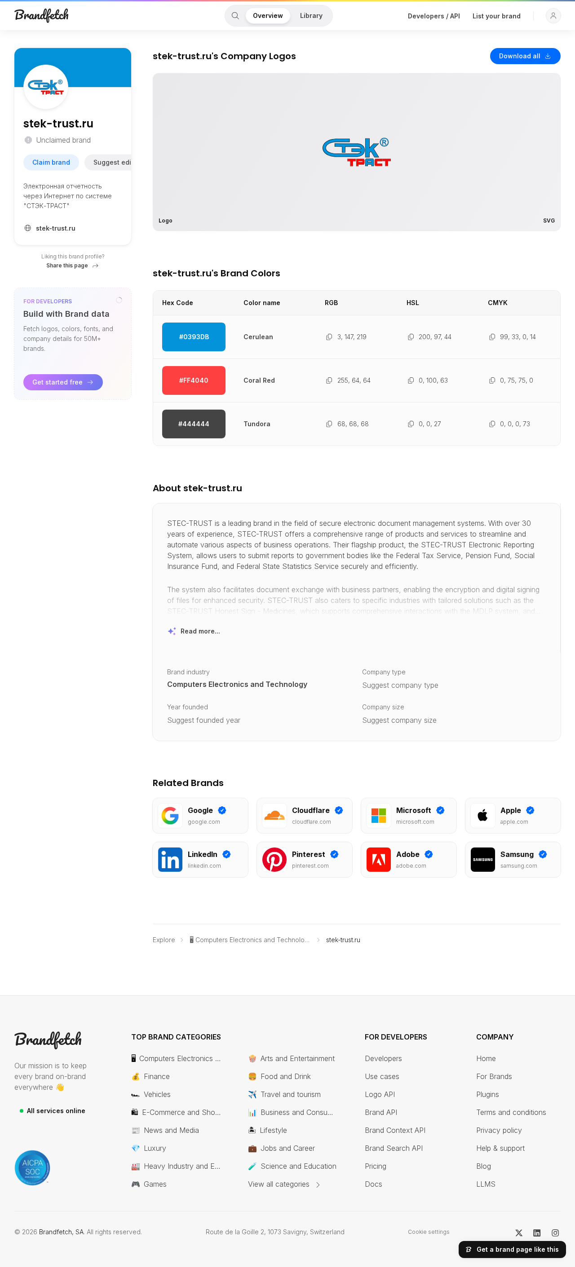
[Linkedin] (537, 1232)
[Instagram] (555, 1232)
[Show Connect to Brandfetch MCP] (119, 300)
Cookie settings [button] (429, 1231)
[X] (519, 1232)
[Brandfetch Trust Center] (32, 1168)
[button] (553, 16)
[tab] (235, 15)
